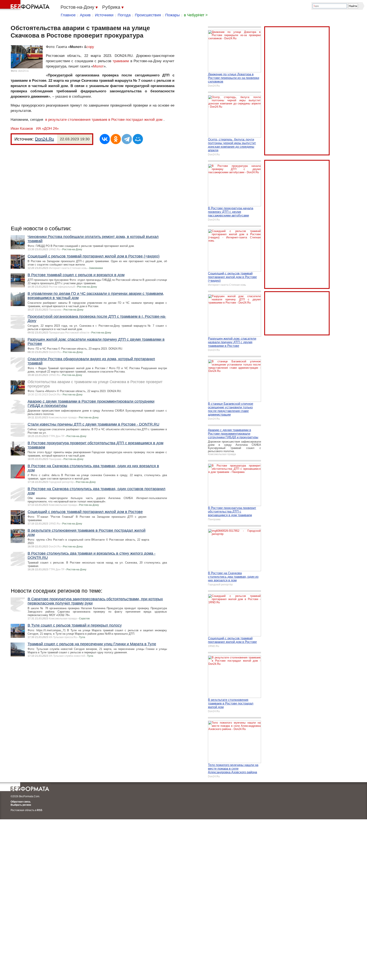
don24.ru (23, 70)
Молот (98, 66)
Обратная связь (21, 801)
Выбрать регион (21, 804)
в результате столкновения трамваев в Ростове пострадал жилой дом (103, 120)
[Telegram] (127, 139)
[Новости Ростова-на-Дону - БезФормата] (25, 5)
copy (90, 47)
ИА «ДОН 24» (47, 129)
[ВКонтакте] (105, 139)
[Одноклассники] (116, 139)
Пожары (172, 15)
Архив (85, 15)
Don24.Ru (44, 139)
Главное (68, 15)
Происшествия (148, 15)
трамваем (121, 61)
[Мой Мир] (138, 139)
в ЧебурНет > (196, 15)
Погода (124, 15)
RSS (39, 810)
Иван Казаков (22, 129)
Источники (104, 15)
